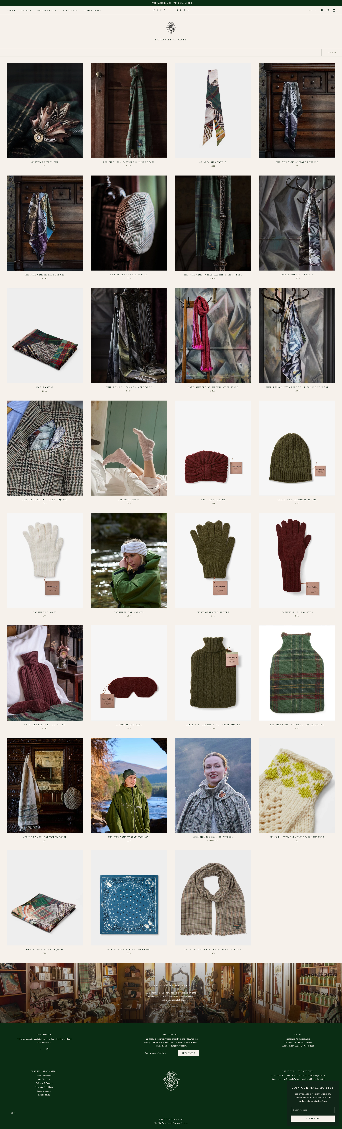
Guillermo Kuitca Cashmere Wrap (129, 387)
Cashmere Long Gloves (297, 612)
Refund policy (44, 1095)
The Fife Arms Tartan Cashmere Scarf (129, 162)
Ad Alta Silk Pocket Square (45, 950)
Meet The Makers (44, 1075)
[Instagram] (47, 1049)
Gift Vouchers (44, 1079)
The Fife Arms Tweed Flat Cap (128, 275)
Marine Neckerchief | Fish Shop (128, 950)
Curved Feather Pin (44, 162)
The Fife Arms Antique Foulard (297, 162)
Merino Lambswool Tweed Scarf (45, 837)
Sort (331, 53)
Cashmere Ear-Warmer (129, 612)
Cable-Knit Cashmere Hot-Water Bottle (213, 725)
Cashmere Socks (129, 500)
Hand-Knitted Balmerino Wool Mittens (297, 837)
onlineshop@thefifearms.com (298, 1039)
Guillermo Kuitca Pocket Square (45, 500)
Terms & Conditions (44, 1087)
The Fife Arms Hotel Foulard (45, 275)
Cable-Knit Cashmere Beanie (297, 500)
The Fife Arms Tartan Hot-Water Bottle (297, 725)
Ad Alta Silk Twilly (213, 162)
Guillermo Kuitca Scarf (297, 275)
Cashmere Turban (213, 500)
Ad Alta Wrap (45, 387)
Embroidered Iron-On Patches (213, 837)
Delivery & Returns (44, 1083)
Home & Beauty (93, 10)
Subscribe (313, 1119)
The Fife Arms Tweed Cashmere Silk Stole (213, 950)
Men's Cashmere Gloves (213, 612)
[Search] (328, 10)
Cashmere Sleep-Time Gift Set (44, 725)
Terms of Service (44, 1091)
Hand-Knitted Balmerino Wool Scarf (213, 387)
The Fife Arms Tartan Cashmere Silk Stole (213, 275)
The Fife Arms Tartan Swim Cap (129, 837)
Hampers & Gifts (47, 10)
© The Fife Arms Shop (171, 1119)
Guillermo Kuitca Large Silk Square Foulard (297, 387)
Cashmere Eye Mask (129, 725)
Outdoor (26, 10)
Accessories (71, 10)
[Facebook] (41, 1049)
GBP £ (311, 10)
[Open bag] (334, 10)
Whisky (11, 10)
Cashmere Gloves (45, 612)
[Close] (335, 1084)
